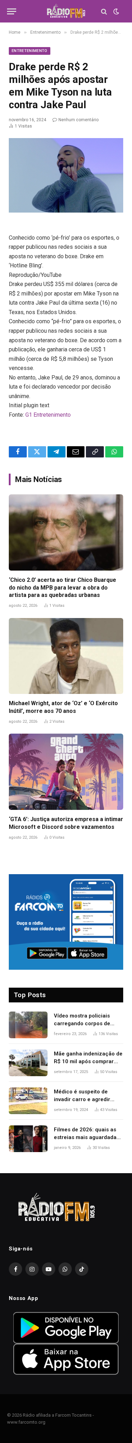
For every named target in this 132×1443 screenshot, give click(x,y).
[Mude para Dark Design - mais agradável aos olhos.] (115, 11)
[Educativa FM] (66, 11)
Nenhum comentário (78, 119)
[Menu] (11, 11)
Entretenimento (30, 50)
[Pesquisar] (104, 11)
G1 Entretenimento (48, 414)
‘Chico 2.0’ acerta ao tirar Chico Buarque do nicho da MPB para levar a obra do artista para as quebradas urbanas (62, 588)
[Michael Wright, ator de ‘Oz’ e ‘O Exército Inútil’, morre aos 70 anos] (66, 656)
